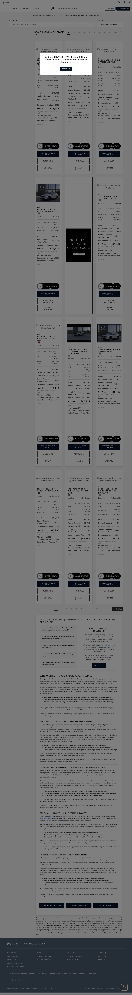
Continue (66, 69)
